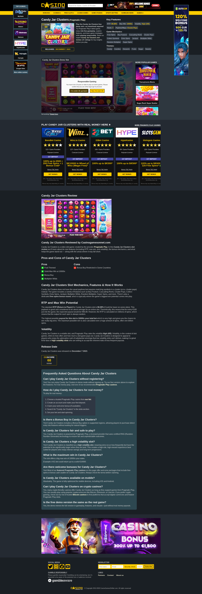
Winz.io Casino (77, 140)
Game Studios (97, 13)
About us (120, 575)
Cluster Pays (148, 35)
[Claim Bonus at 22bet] (133, 5)
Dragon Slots (20, 68)
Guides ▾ (140, 13)
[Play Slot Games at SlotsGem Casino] (181, 75)
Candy (109, 49)
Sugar (141, 49)
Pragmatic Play (77, 20)
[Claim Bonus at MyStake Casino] (101, 536)
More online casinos (20, 72)
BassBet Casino (53, 140)
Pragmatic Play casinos (106, 385)
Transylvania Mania (147, 82)
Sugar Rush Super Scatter (147, 103)
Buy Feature (122, 35)
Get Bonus (53, 174)
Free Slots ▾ (69, 13)
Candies (117, 49)
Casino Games (82, 13)
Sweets (148, 49)
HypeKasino (127, 140)
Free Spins (111, 35)
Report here (54, 114)
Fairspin (20, 58)
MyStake (21, 16)
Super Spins (127, 42)
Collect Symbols (113, 38)
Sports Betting (112, 13)
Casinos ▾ (57, 13)
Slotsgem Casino (151, 140)
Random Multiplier (114, 42)
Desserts (126, 49)
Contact (110, 575)
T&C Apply (49, 178)
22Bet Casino (102, 140)
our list (88, 399)
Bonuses (46, 13)
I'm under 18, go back (79, 91)
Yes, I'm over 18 (97, 91)
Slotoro (20, 27)
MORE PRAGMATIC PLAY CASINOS (148, 125)
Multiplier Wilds (146, 38)
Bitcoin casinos (80, 495)
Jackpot (135, 38)
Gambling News (127, 13)
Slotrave (20, 37)
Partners (101, 575)
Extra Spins (125, 38)
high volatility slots (60, 340)
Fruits (134, 49)
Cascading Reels (135, 35)
